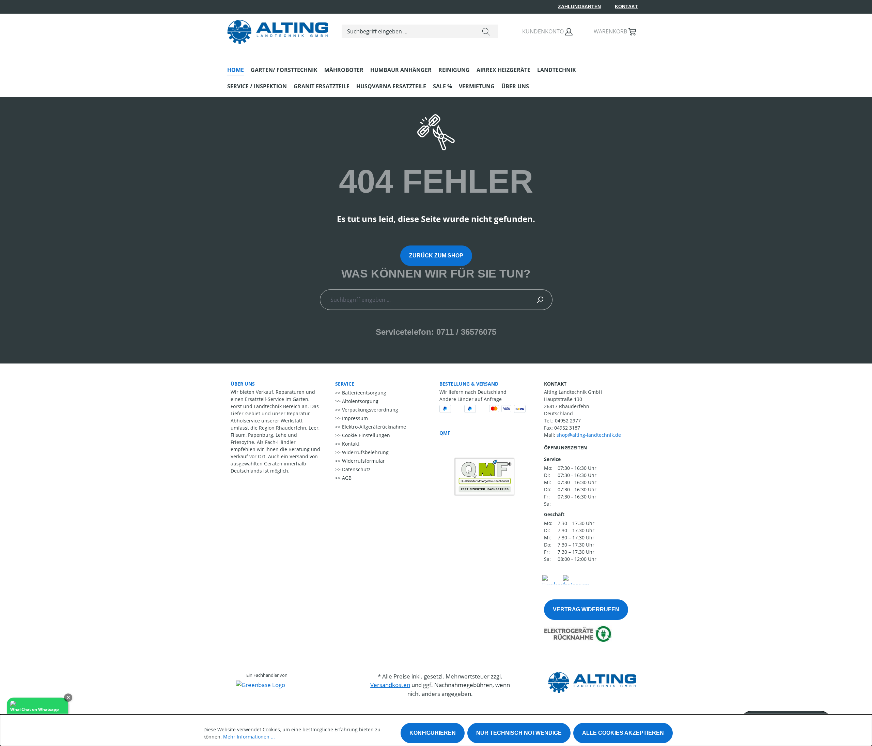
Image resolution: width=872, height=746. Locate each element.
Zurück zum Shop (436, 255)
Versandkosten (390, 685)
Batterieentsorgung (363, 392)
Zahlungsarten (579, 6)
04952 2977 (568, 420)
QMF (444, 433)
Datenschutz (356, 469)
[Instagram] (576, 579)
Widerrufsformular (363, 461)
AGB (346, 478)
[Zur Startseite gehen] (277, 30)
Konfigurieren (432, 733)
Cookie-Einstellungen (365, 435)
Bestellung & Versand (468, 384)
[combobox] (408, 31)
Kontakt (626, 6)
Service (344, 384)
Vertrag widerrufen (586, 609)
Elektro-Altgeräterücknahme (373, 426)
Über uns (243, 384)
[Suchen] (486, 31)
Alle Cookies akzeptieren (623, 733)
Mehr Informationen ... (249, 736)
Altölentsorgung (359, 401)
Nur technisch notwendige (519, 733)
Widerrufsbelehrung (365, 452)
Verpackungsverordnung (369, 409)
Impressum (354, 418)
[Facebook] (554, 579)
